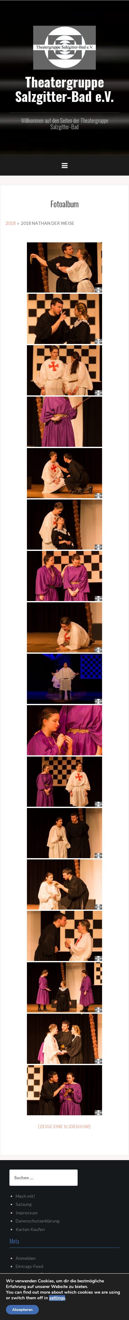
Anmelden (26, 1258)
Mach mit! (25, 1196)
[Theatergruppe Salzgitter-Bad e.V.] (64, 47)
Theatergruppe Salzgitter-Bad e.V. (64, 89)
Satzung (24, 1204)
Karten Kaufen (30, 1229)
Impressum (27, 1212)
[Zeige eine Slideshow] (64, 1126)
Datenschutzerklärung (37, 1220)
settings (57, 1298)
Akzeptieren (22, 1309)
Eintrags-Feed (29, 1266)
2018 (11, 223)
